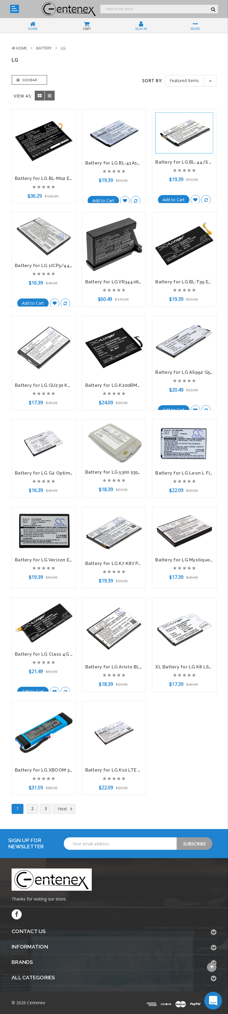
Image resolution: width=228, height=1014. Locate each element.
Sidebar (29, 80)
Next (63, 809)
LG (63, 48)
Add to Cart (103, 200)
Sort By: (152, 80)
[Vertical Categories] (14, 9)
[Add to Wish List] (125, 200)
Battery (44, 48)
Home (21, 48)
